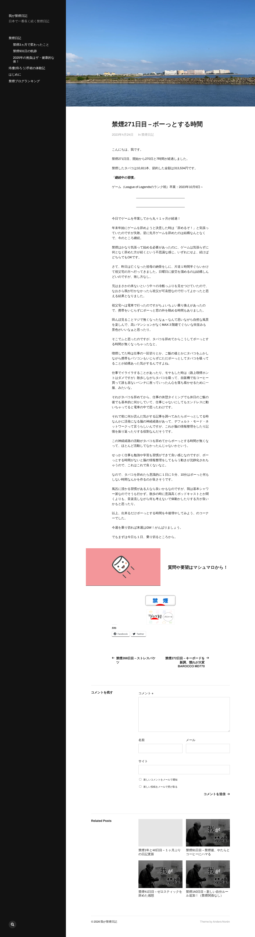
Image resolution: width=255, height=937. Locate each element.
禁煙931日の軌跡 (25, 51)
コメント (146, 693)
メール (190, 740)
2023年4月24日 (122, 134)
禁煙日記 (15, 38)
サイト (143, 761)
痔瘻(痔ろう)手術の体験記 (27, 68)
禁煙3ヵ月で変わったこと (31, 44)
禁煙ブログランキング (24, 81)
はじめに (15, 74)
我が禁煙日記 (18, 16)
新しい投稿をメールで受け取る (160, 787)
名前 (141, 740)
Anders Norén (221, 921)
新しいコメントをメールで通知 (160, 779)
